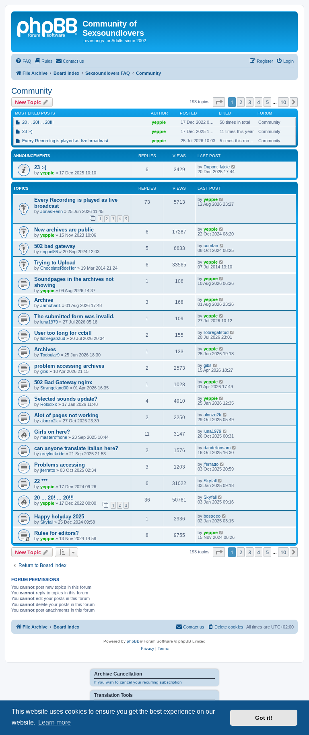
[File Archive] (47, 26)
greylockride (52, 453)
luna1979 (49, 321)
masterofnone (53, 437)
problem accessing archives (69, 366)
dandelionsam (217, 447)
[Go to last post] (233, 166)
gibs (44, 371)
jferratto (47, 470)
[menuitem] (23, 61)
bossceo (212, 516)
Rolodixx (48, 404)
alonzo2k (49, 420)
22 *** (40, 481)
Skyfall (210, 480)
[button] (219, 102)
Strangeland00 (54, 387)
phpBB (133, 641)
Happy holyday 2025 (59, 517)
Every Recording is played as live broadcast (65, 140)
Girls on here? (52, 432)
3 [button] (249, 102)
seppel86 (49, 251)
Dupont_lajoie (217, 166)
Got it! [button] (263, 718)
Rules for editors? (56, 533)
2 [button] (240, 102)
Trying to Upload (55, 263)
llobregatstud (52, 338)
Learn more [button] (54, 722)
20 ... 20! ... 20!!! (38, 122)
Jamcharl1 (50, 305)
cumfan (211, 245)
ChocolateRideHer (58, 268)
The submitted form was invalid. (74, 316)
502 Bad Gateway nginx (63, 382)
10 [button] (283, 102)
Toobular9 (50, 354)
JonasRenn (51, 211)
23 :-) (27, 131)
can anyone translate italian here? (76, 448)
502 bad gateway (54, 246)
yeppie (159, 122)
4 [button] (258, 102)
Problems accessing (59, 465)
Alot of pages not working (66, 415)
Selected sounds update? (65, 399)
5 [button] (267, 102)
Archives (45, 349)
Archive (43, 300)
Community (31, 90)
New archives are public (64, 230)
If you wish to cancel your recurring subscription (138, 682)
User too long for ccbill (63, 333)
